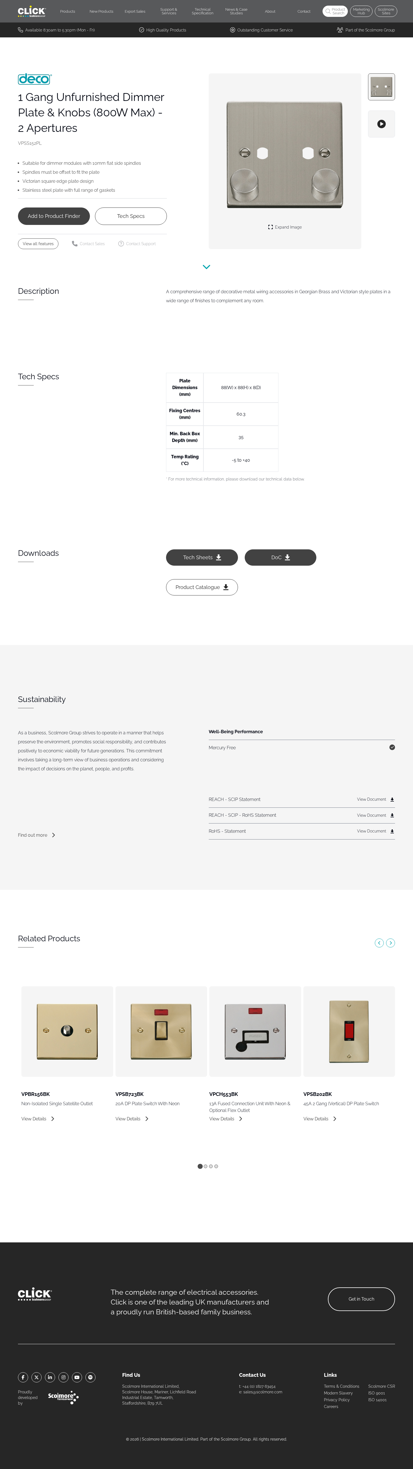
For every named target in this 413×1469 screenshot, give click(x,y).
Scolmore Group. (236, 1439)
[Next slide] (390, 942)
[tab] (200, 1166)
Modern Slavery (338, 1393)
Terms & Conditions (341, 1386)
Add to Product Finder (54, 216)
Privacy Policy (337, 1400)
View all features (38, 244)
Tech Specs (131, 216)
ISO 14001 (377, 1400)
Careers (331, 1406)
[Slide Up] (206, 270)
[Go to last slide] (379, 942)
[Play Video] (381, 124)
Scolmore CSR (381, 1386)
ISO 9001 (376, 1393)
